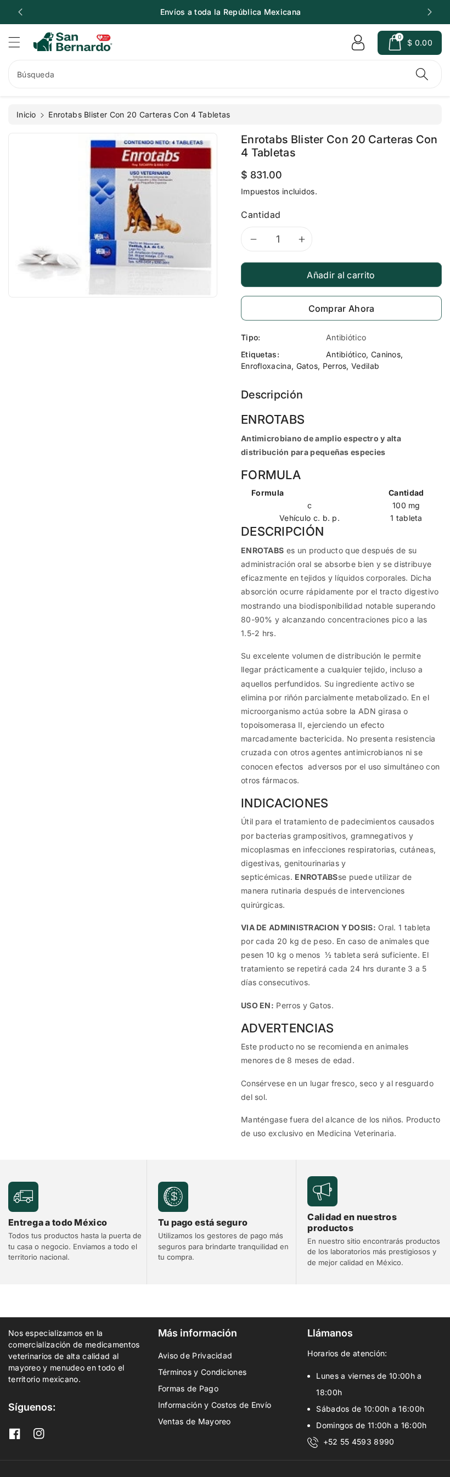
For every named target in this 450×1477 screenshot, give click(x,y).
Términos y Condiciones (202, 1372)
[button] (19, 42)
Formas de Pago (188, 1388)
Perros (335, 365)
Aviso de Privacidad (195, 1355)
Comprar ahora (341, 308)
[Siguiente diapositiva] (430, 12)
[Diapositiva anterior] (20, 12)
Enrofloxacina (266, 365)
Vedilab (365, 365)
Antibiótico (346, 354)
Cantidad (261, 214)
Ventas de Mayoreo (194, 1421)
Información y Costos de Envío (215, 1404)
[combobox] (225, 74)
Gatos (307, 365)
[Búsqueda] (422, 74)
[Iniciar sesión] (358, 43)
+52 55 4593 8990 (359, 1441)
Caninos (386, 354)
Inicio (26, 114)
